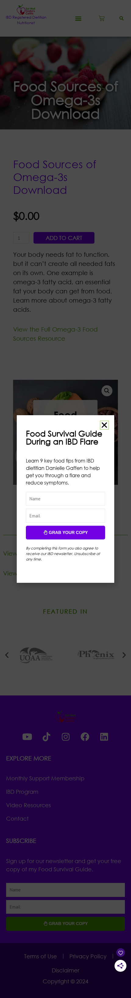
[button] (104, 425)
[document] (65, 499)
